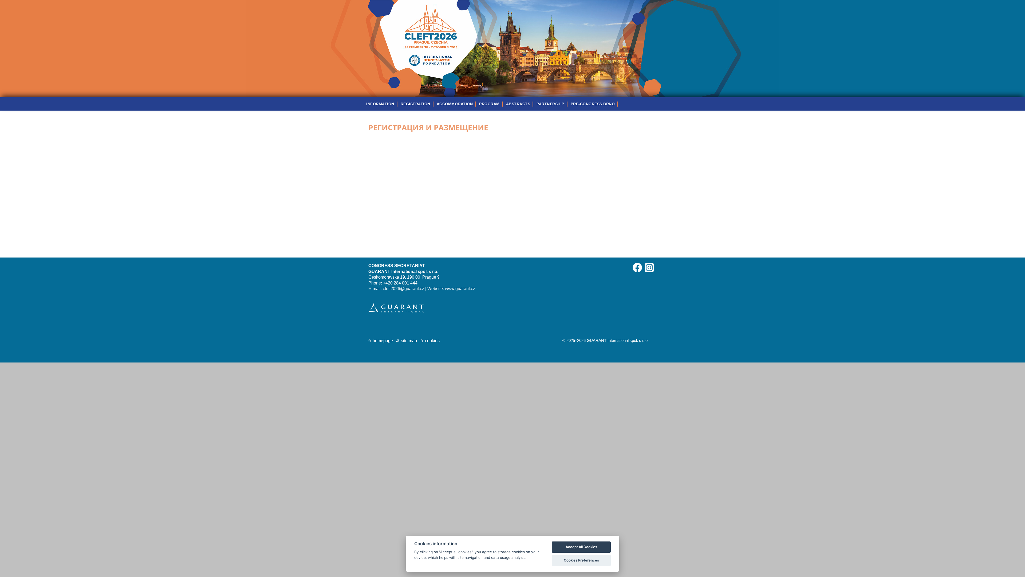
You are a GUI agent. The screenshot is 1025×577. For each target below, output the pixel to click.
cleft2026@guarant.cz (403, 288)
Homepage (383, 340)
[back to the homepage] (512, 95)
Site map (409, 340)
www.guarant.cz (460, 288)
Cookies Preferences (581, 560)
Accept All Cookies (581, 547)
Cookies (432, 340)
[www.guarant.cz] (396, 311)
